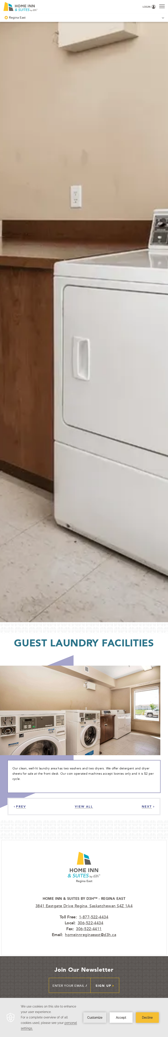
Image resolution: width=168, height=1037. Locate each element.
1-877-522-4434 (93, 917)
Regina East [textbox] (17, 17)
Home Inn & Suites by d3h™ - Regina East (84, 899)
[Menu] (162, 6)
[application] (84, 1017)
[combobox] (84, 17)
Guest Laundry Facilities (84, 643)
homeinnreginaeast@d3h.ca (90, 934)
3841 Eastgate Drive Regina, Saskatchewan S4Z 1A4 (84, 905)
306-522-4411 (89, 928)
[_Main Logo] (39, 6)
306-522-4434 (90, 922)
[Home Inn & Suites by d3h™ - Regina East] (84, 893)
